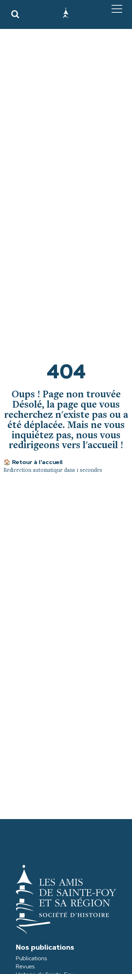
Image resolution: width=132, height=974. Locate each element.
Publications (31, 959)
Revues (25, 967)
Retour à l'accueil (33, 462)
